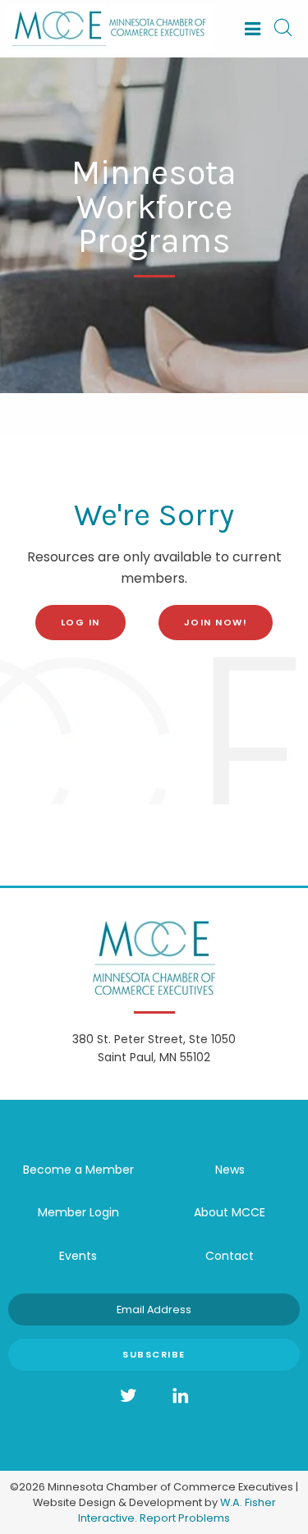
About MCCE (229, 1212)
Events (78, 1256)
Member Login (78, 1212)
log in (80, 622)
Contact (229, 1256)
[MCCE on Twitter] (128, 1396)
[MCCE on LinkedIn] (180, 1396)
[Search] (283, 29)
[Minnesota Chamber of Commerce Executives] (109, 27)
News (230, 1169)
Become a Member (78, 1169)
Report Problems (185, 1518)
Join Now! (216, 622)
